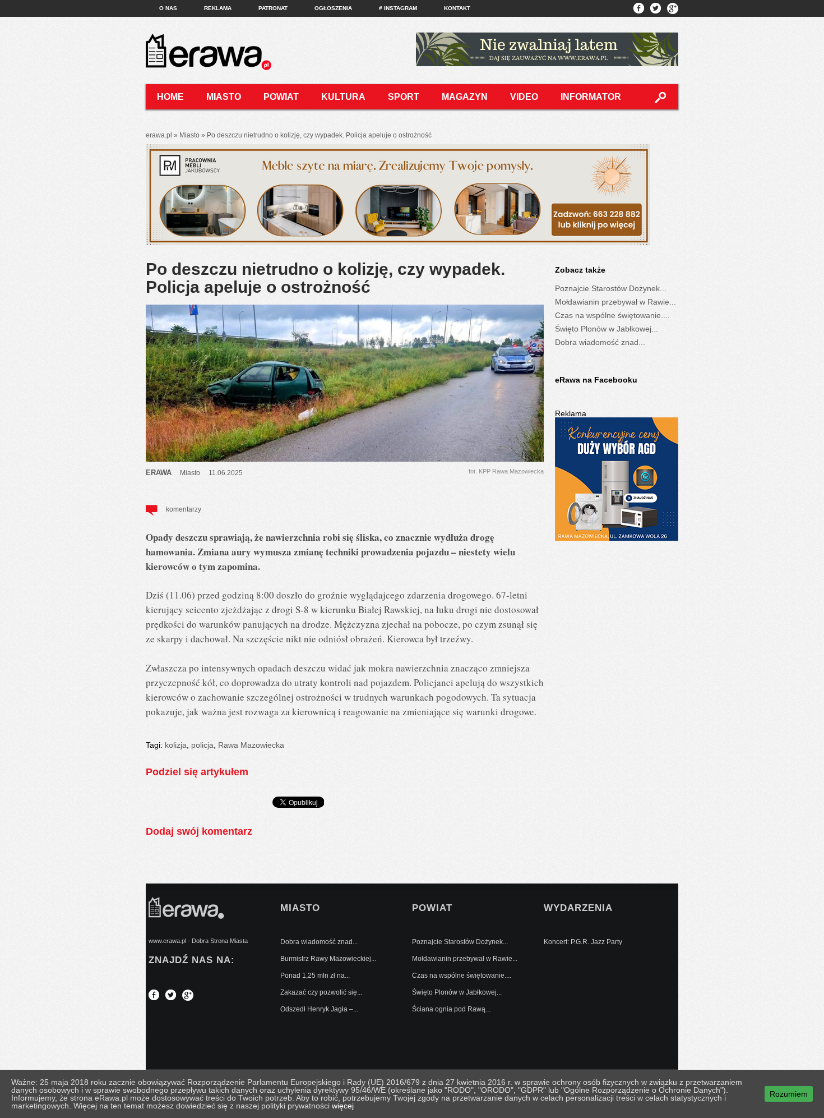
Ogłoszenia (333, 8)
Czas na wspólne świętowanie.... (612, 315)
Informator (591, 97)
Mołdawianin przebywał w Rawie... (615, 301)
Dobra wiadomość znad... (600, 342)
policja (202, 744)
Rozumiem (789, 1093)
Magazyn (465, 97)
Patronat (273, 8)
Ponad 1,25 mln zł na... (315, 975)
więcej (343, 1105)
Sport (403, 97)
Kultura (343, 97)
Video (524, 97)
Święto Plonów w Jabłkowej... (606, 328)
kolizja (176, 744)
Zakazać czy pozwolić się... (321, 992)
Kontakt (457, 8)
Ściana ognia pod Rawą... (451, 1009)
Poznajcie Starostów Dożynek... (610, 288)
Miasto (223, 97)
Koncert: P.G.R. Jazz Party (583, 942)
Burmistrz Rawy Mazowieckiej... (328, 959)
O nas (168, 8)
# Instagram (398, 8)
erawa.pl (159, 135)
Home (170, 97)
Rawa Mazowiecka (251, 744)
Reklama (218, 8)
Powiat (281, 97)
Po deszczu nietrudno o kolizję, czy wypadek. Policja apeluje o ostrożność (325, 278)
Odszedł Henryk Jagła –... (319, 1009)
